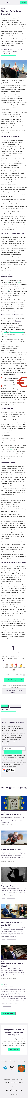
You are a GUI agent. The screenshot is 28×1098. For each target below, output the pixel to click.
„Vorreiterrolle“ (10, 29)
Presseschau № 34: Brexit (11, 814)
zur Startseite (9, 1013)
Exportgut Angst (8, 886)
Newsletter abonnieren (12, 752)
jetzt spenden (14, 1049)
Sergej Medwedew (11, 898)
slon (2, 847)
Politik (6, 709)
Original (3, 49)
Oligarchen (4, 291)
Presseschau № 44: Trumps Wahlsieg (12, 964)
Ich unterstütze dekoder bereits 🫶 (14, 691)
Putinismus (18, 321)
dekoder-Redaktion (11, 824)
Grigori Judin (17, 49)
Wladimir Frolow (10, 861)
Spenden (23, 2)
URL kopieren (16, 706)
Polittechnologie (7, 987)
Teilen (5, 706)
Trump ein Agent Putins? (11, 849)
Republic (3, 8)
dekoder (3, 812)
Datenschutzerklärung (11, 766)
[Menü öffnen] (2, 2)
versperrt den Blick (11, 570)
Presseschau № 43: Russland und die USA (12, 923)
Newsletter (10, 726)
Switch (22, 675)
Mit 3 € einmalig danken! (14, 680)
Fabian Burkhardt (7, 1006)
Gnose (5, 984)
